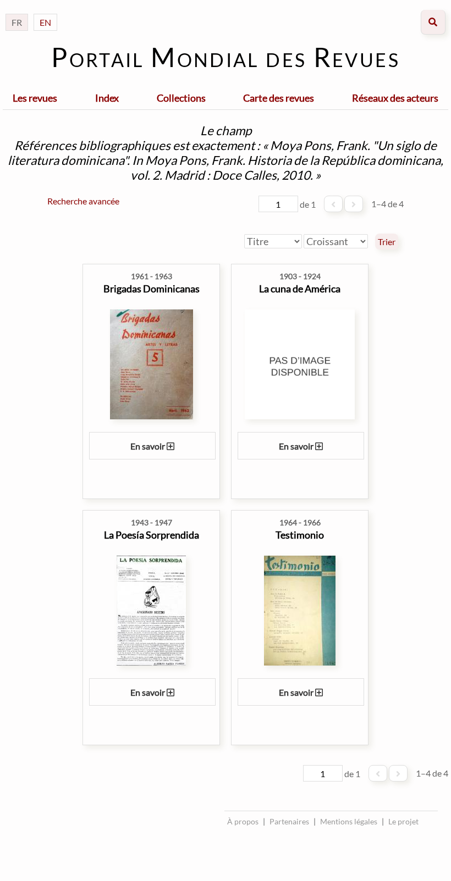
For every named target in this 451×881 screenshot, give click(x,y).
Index (107, 98)
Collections (181, 98)
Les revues (35, 98)
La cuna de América (299, 288)
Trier (386, 241)
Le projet (403, 821)
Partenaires (289, 821)
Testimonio (300, 535)
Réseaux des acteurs (395, 98)
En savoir (148, 446)
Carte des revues (278, 98)
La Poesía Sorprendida (151, 535)
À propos (242, 821)
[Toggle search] (433, 22)
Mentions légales (348, 821)
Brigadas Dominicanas (151, 288)
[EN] (45, 11)
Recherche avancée (83, 201)
